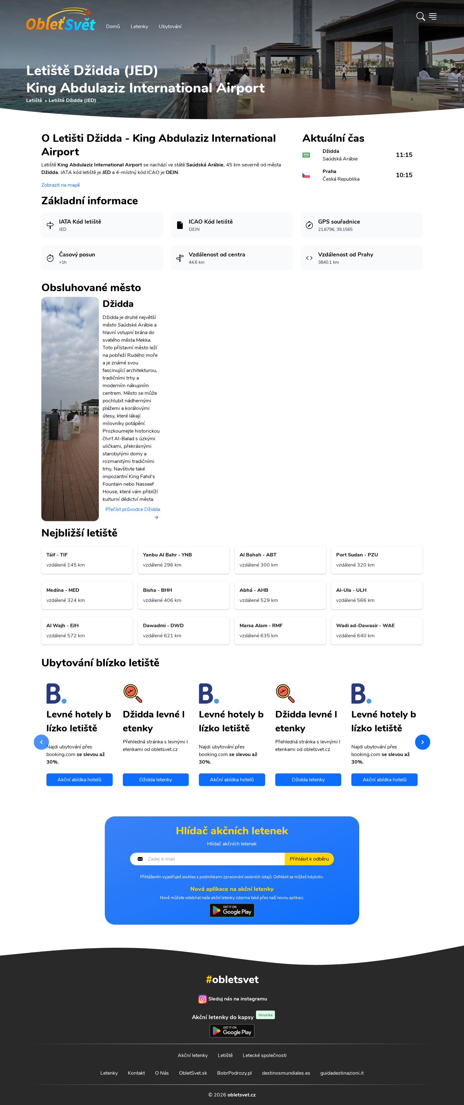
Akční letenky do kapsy (232, 1017)
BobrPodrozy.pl (234, 1073)
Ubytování (170, 26)
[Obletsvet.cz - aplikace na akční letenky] (232, 910)
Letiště (225, 1055)
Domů (113, 26)
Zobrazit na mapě (60, 185)
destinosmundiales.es (286, 1073)
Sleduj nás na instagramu (237, 998)
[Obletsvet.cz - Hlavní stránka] (61, 16)
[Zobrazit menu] (433, 16)
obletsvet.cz (242, 1094)
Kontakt (136, 1073)
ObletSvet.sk (193, 1073)
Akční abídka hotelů (79, 779)
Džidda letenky (155, 779)
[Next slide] (422, 742)
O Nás (162, 1073)
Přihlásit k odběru (309, 859)
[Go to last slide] (41, 742)
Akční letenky (193, 1055)
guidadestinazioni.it (342, 1073)
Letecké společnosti (265, 1055)
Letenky (139, 26)
